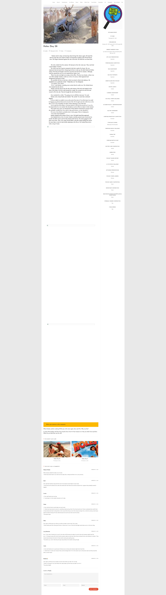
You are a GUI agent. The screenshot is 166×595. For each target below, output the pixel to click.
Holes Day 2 (85, 458)
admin (46, 51)
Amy (44, 520)
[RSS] (122, 2)
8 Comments (68, 51)
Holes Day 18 (57, 458)
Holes (62, 51)
